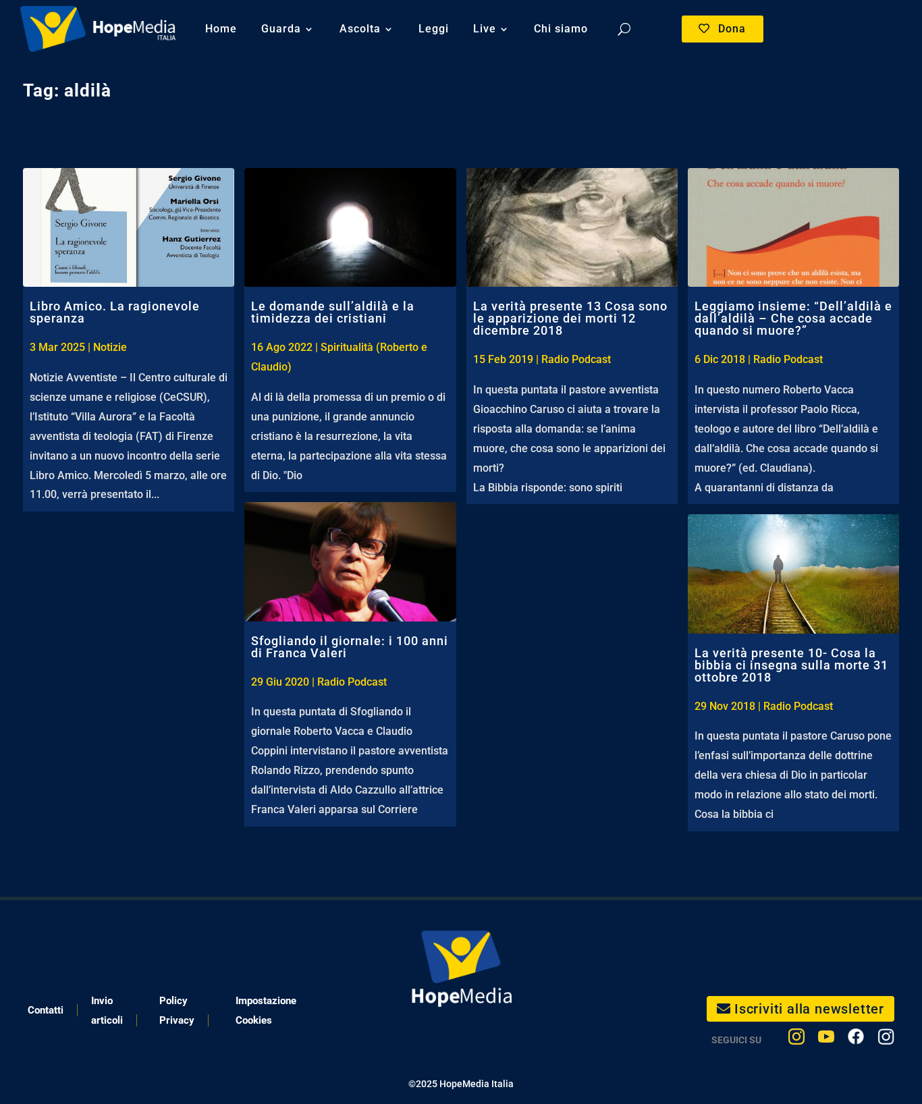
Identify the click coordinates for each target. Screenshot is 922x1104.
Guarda (281, 28)
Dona (732, 28)
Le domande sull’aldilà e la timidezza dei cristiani (332, 312)
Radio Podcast (352, 681)
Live (484, 28)
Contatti (45, 1010)
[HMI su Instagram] (796, 1039)
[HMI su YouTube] (826, 1039)
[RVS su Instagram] (885, 1039)
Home (221, 28)
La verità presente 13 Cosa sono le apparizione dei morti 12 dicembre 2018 (570, 318)
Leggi (433, 28)
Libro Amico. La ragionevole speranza (115, 312)
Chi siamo (561, 28)
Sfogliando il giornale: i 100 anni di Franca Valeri (349, 647)
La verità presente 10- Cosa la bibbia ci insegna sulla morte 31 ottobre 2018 (791, 665)
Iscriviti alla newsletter (809, 1009)
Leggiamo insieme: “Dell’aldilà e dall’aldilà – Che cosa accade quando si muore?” (793, 318)
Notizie (110, 347)
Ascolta (360, 28)
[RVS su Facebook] (856, 1039)
